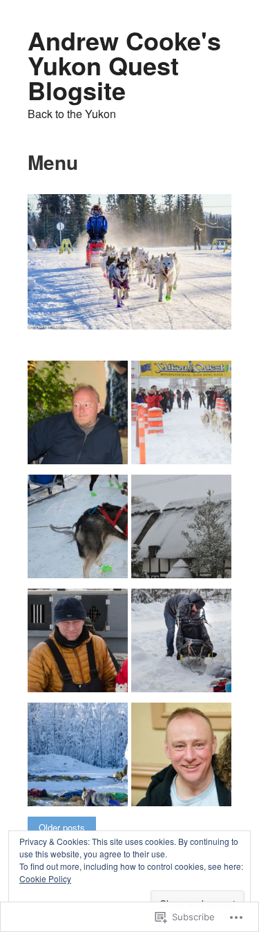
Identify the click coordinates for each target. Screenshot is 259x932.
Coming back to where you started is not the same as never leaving (186, 544)
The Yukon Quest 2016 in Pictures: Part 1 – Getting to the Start (185, 772)
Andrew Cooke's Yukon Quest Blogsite (124, 65)
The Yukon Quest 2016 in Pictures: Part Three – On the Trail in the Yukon (185, 653)
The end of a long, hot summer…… (71, 436)
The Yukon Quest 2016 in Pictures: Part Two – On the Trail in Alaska (82, 772)
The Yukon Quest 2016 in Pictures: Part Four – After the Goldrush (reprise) (81, 653)
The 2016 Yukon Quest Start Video (82, 556)
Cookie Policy (45, 878)
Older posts (62, 827)
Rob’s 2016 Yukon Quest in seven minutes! (181, 436)
